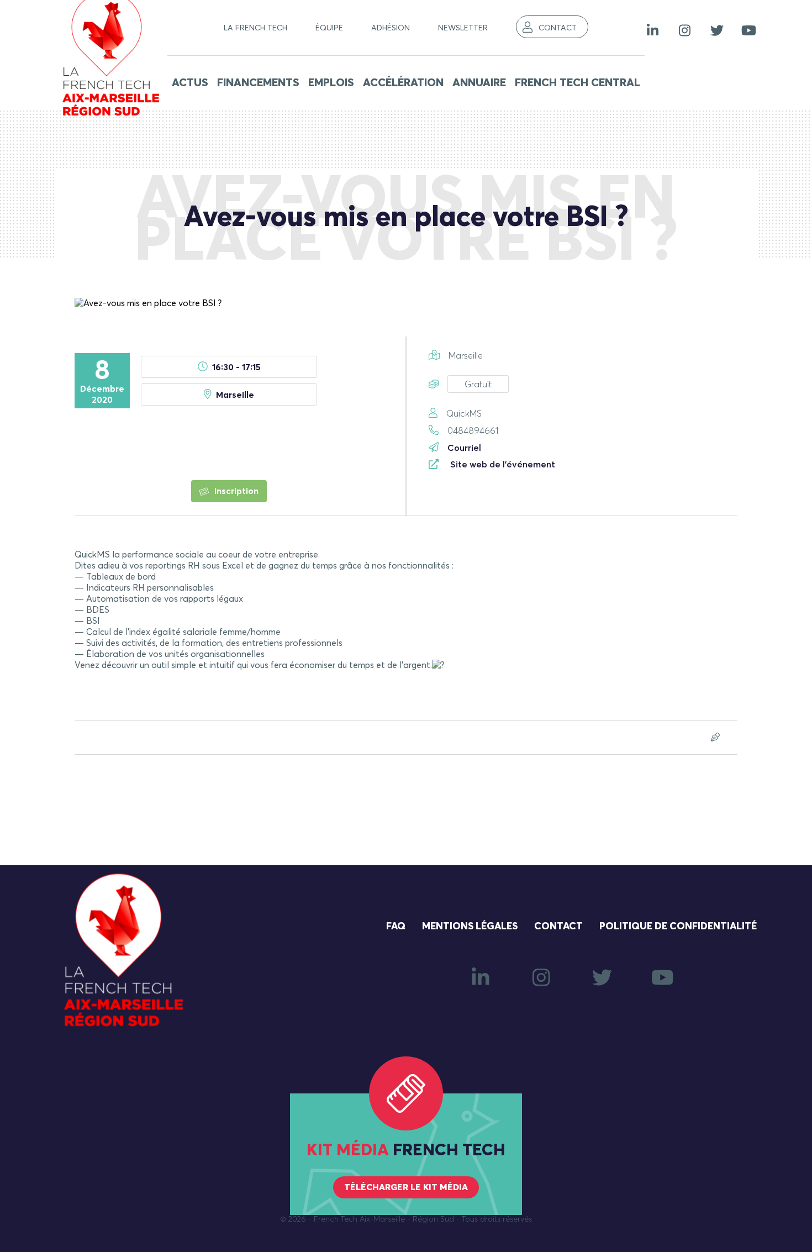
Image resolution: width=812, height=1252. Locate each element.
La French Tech (255, 28)
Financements (258, 82)
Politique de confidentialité (678, 927)
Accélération (403, 82)
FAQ (395, 927)
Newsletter (463, 28)
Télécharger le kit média (406, 1187)
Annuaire (479, 82)
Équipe (329, 28)
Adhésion (390, 28)
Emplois (331, 82)
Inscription (235, 491)
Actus (190, 82)
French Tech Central (577, 82)
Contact (558, 28)
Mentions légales (470, 927)
